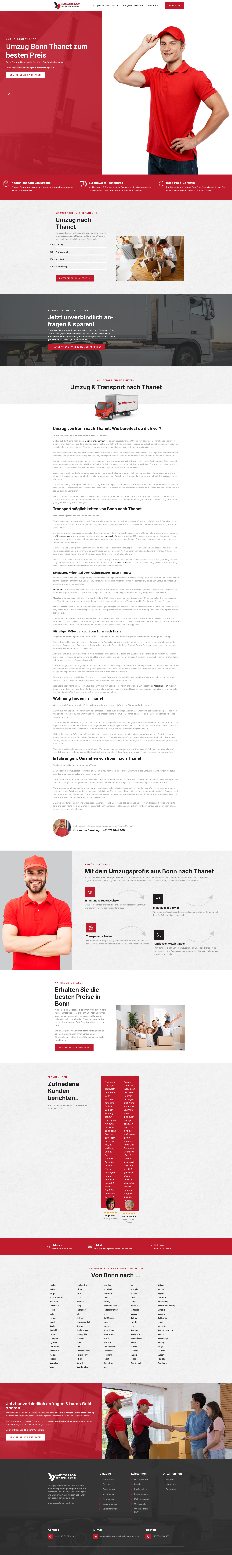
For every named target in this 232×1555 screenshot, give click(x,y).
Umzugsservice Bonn (131, 5)
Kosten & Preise (153, 5)
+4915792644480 (113, 830)
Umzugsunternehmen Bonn (104, 5)
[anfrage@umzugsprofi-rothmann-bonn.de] (95, 1536)
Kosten (115, 592)
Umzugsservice (63, 536)
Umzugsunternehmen (95, 441)
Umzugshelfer (111, 536)
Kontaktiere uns (120, 562)
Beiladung (57, 589)
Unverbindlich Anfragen (25, 75)
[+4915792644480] (148, 1536)
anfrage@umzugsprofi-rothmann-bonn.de (113, 1248)
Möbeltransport (161, 686)
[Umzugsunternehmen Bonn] (62, 1477)
